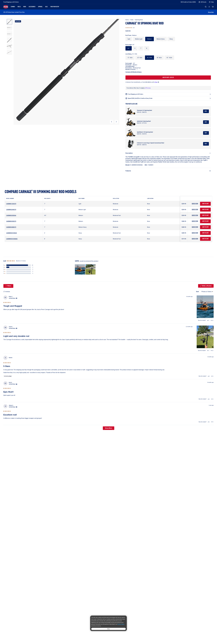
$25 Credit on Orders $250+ (188, 2)
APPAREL (40, 6)
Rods (132, 19)
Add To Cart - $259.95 (168, 77)
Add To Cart (205, 203)
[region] (85, 269)
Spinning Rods (139, 19)
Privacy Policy (121, 624)
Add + (206, 111)
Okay (108, 628)
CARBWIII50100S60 (11, 233)
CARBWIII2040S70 (11, 209)
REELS (19, 6)
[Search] (205, 6)
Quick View (195, 203)
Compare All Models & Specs (133, 72)
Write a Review (208, 286)
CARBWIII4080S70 (11, 227)
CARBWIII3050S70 (11, 221)
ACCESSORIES (32, 6)
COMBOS (13, 6)
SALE (46, 6)
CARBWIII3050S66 (11, 215)
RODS (24, 6)
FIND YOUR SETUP (54, 6)
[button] (111, 121)
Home (127, 19)
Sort (197, 291)
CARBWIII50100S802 (11, 239)
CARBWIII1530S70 (11, 203)
